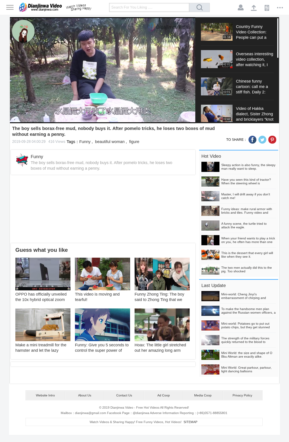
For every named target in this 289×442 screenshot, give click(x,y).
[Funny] (22, 160)
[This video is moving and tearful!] (102, 273)
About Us (84, 395)
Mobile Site (267, 7)
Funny (85, 141)
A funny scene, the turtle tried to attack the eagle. (244, 225)
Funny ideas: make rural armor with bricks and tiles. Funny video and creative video (246, 212)
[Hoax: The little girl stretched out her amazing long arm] (162, 324)
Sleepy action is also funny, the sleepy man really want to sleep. (248, 166)
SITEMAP (190, 422)
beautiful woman (109, 141)
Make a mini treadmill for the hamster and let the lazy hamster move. (40, 350)
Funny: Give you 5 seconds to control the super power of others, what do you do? (102, 350)
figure (133, 141)
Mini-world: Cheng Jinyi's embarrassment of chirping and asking (243, 297)
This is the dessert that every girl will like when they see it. (247, 254)
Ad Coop (163, 395)
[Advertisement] (103, 209)
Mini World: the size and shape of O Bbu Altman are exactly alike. (246, 354)
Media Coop (203, 395)
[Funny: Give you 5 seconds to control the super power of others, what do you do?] (102, 324)
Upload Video (254, 7)
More (280, 7)
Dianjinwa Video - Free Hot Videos (62, 7)
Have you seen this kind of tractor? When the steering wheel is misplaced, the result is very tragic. (246, 183)
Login (241, 7)
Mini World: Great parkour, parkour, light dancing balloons (246, 369)
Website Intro (45, 395)
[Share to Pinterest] (272, 139)
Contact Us (124, 395)
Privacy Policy (242, 395)
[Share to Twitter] (262, 139)
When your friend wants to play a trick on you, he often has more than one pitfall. (248, 241)
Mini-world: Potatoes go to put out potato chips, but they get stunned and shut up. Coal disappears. (245, 327)
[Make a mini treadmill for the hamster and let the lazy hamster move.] (42, 324)
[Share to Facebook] (252, 139)
